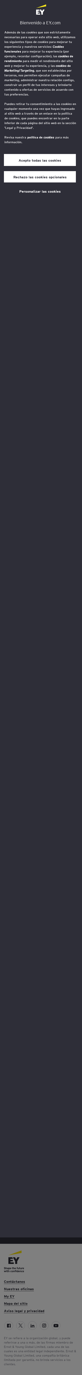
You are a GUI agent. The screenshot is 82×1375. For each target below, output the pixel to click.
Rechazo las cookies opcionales (40, 176)
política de (40, 137)
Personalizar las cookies (40, 191)
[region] (41, 618)
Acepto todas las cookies (40, 160)
